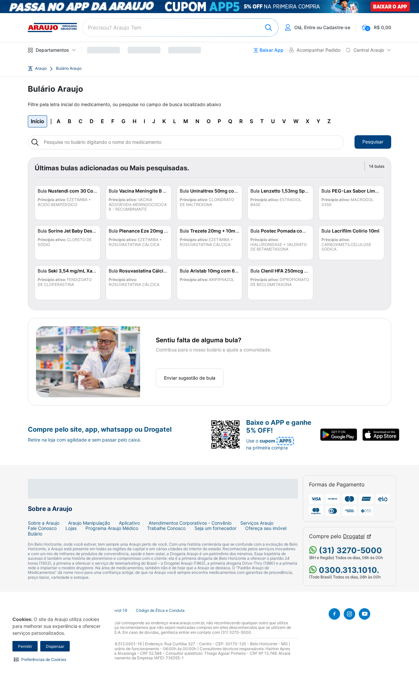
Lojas (71, 528)
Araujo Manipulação (89, 523)
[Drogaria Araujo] (52, 27)
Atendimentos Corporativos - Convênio (190, 523)
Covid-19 (118, 610)
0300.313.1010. (348, 570)
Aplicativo (129, 523)
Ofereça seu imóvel (265, 528)
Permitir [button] (25, 646)
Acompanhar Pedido (318, 50)
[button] (39, 659)
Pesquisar (372, 141)
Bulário (35, 533)
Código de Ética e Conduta (160, 610)
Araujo (41, 68)
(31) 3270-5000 (349, 550)
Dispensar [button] (55, 646)
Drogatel (354, 536)
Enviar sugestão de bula (189, 378)
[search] (180, 27)
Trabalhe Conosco (166, 528)
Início (37, 121)
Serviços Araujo (256, 523)
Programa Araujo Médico (111, 528)
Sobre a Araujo (43, 523)
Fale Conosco (42, 528)
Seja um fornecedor (215, 528)
